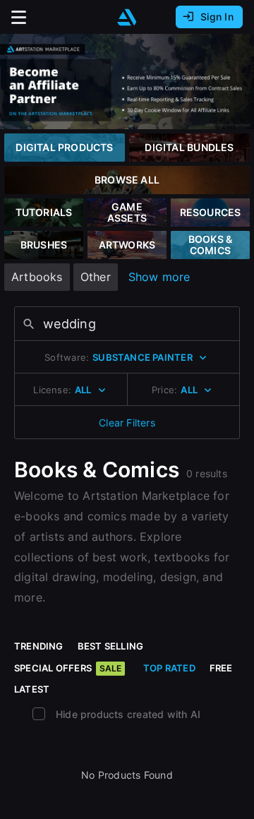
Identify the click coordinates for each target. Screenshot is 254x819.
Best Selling (111, 646)
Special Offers (67, 668)
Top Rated (169, 668)
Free (221, 668)
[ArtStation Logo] (127, 17)
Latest (31, 689)
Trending (39, 646)
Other (95, 277)
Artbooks (37, 277)
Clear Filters (127, 423)
